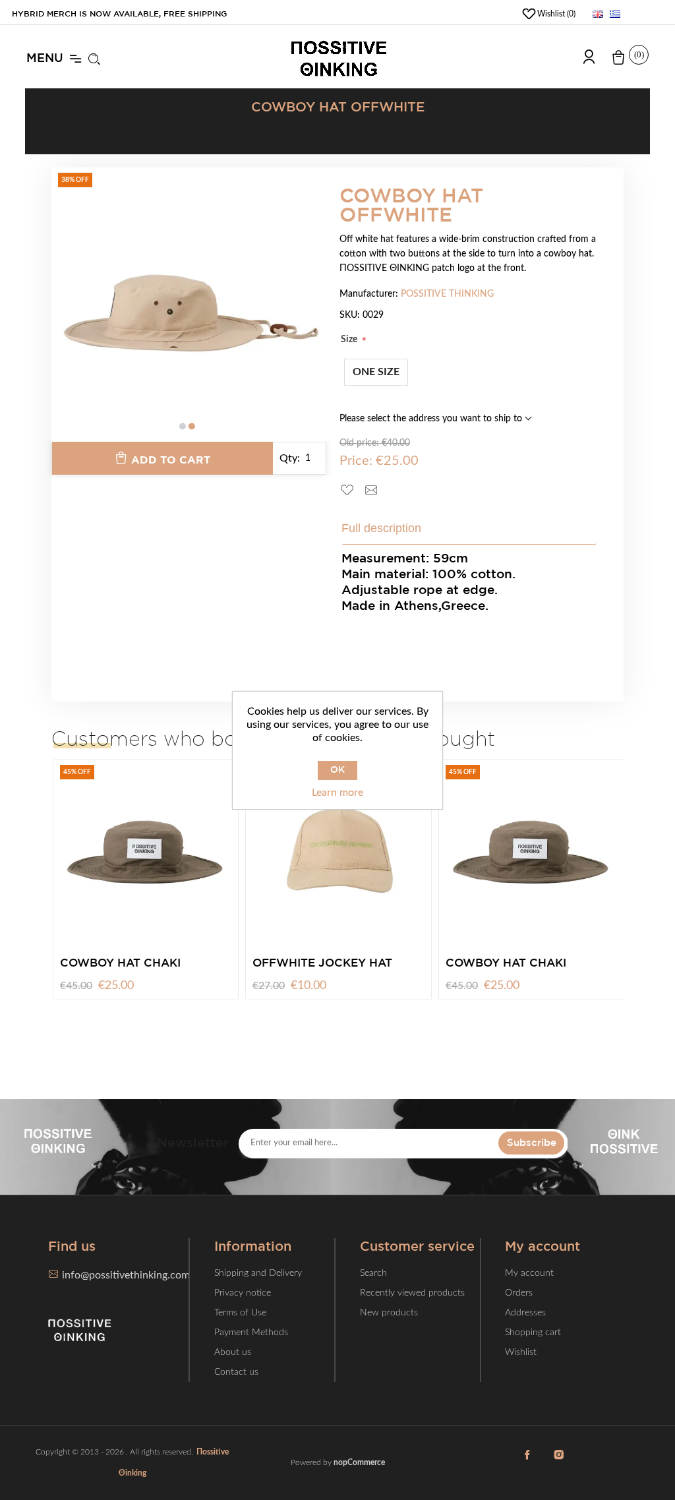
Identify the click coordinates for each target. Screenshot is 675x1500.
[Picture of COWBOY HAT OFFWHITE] (189, 304)
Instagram (558, 1462)
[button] (182, 426)
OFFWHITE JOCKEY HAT (191, 964)
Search (373, 1273)
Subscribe (531, 1143)
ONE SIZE (376, 372)
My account (529, 1273)
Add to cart (170, 460)
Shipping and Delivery (258, 1273)
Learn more (337, 792)
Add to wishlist (351, 491)
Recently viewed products (412, 1293)
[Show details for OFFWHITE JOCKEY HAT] (207, 852)
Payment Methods (251, 1332)
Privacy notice (242, 1293)
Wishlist (521, 1352)
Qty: (289, 458)
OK (337, 770)
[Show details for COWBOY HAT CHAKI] (399, 852)
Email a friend (376, 491)
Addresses (525, 1312)
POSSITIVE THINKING (447, 294)
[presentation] (61, 314)
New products (389, 1312)
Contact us (236, 1372)
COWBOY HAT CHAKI (374, 964)
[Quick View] (236, 912)
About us (232, 1352)
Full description (381, 528)
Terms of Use (240, 1312)
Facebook (526, 1462)
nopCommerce (359, 1462)
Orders (519, 1293)
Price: (355, 460)
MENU (44, 58)
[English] (598, 13)
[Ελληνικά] (615, 13)
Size (350, 339)
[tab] (390, 528)
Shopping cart (533, 1332)
